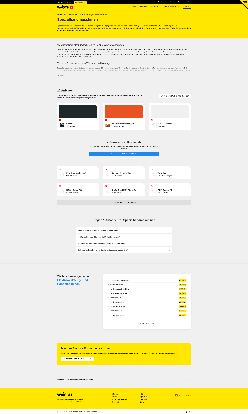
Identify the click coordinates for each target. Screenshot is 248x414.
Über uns (172, 2)
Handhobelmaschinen (148, 306)
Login (187, 7)
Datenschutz (144, 399)
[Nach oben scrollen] (189, 380)
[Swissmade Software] (179, 395)
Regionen (154, 7)
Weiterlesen (61, 76)
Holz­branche (80, 2)
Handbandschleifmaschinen (148, 289)
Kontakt (188, 2)
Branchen (143, 7)
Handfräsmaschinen (148, 302)
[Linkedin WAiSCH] (187, 411)
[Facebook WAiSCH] (190, 411)
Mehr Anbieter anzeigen (125, 202)
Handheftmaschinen (148, 315)
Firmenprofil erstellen (77, 359)
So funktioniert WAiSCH (171, 7)
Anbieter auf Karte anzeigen (176, 96)
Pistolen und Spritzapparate (148, 280)
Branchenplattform (64, 2)
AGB (141, 394)
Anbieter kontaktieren (125, 154)
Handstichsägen (148, 298)
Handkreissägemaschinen (148, 293)
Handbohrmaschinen (148, 284)
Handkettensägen (148, 311)
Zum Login (116, 402)
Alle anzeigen (148, 323)
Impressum (143, 397)
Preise (180, 2)
